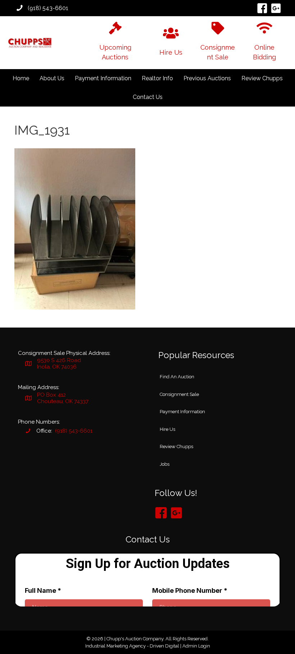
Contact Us (148, 97)
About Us (52, 78)
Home (21, 78)
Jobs (164, 464)
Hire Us (167, 429)
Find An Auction (177, 376)
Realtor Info (157, 78)
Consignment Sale (179, 394)
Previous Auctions (207, 78)
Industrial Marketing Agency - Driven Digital (132, 646)
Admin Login (196, 646)
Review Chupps (262, 78)
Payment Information (103, 78)
